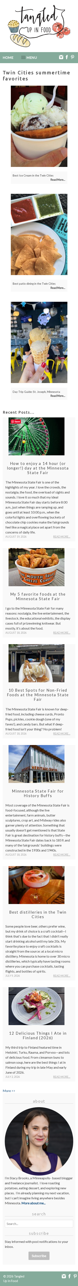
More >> (9, 1091)
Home (8, 57)
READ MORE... (61, 536)
